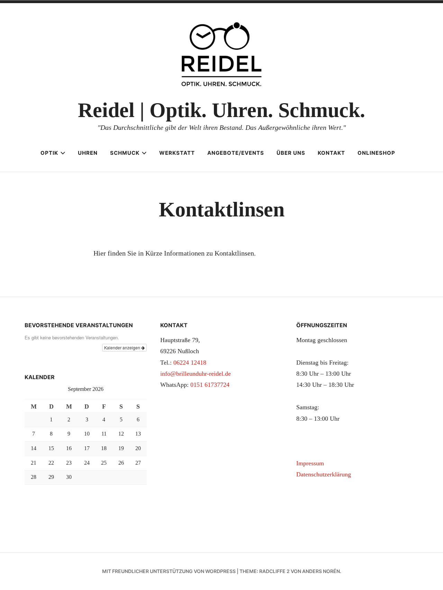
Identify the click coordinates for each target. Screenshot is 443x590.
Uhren (88, 153)
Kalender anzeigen (122, 347)
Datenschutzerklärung (323, 474)
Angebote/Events (235, 153)
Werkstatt (177, 153)
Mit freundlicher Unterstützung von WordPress (169, 571)
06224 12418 (189, 362)
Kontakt (331, 153)
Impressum (310, 463)
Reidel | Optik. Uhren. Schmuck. (221, 110)
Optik (49, 153)
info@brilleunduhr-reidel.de (195, 373)
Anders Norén (321, 571)
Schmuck (124, 153)
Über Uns (291, 153)
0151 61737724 (209, 384)
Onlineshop (376, 153)
